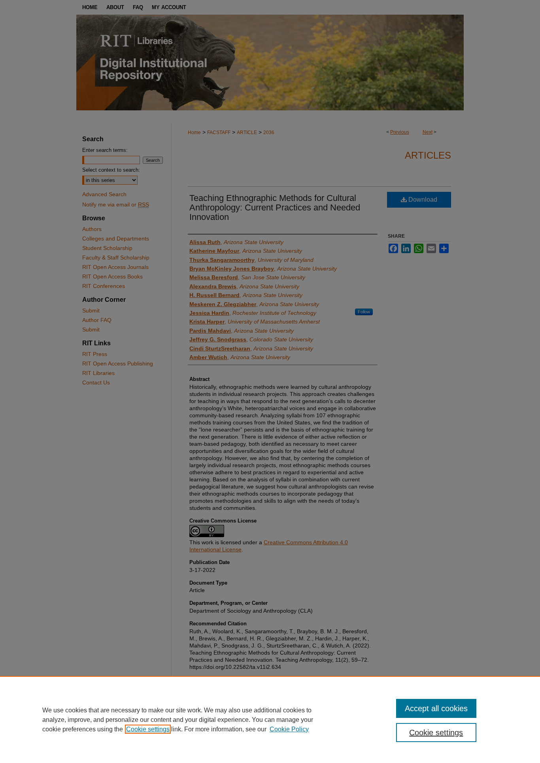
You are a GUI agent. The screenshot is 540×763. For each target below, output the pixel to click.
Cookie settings (148, 729)
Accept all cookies (436, 708)
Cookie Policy (289, 729)
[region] (270, 719)
